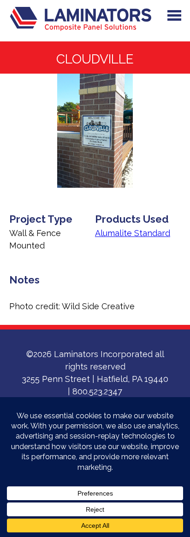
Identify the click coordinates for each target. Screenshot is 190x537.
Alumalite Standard (132, 233)
